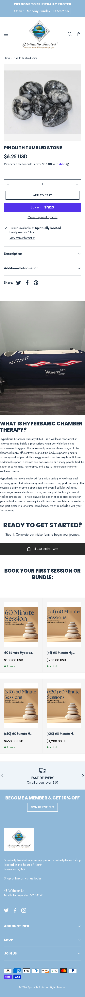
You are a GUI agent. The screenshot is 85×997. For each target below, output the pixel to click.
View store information (22, 238)
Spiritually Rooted (36, 987)
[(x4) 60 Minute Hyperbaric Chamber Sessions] (64, 625)
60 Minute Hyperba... (19, 652)
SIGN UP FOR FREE (42, 807)
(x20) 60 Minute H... (61, 733)
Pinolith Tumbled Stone (25, 58)
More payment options (43, 217)
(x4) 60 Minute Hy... (61, 652)
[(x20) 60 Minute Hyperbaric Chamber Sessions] (64, 706)
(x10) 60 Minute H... (18, 733)
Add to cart (42, 195)
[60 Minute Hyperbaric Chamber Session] (21, 625)
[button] (78, 34)
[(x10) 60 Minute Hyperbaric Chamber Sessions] (21, 706)
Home (7, 58)
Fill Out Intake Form (45, 549)
